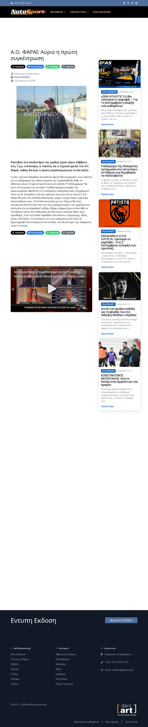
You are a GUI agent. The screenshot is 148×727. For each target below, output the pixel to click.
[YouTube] (136, 3)
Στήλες (14, 674)
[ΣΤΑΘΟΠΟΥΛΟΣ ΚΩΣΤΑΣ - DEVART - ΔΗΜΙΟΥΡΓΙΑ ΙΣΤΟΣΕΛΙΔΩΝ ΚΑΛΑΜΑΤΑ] (126, 709)
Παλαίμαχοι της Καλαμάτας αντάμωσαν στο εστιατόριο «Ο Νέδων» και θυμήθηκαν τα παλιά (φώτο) (119, 170)
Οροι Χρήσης (112, 721)
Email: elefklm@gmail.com (118, 670)
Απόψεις (15, 679)
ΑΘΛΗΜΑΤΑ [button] (56, 12)
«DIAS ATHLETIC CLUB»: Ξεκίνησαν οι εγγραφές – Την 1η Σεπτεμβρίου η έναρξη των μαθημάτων (119, 101)
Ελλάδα (14, 664)
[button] (135, 12)
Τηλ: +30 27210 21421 (116, 662)
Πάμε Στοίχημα (64, 683)
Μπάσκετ (61, 664)
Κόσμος (15, 669)
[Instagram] (132, 3)
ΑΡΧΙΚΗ (42, 12)
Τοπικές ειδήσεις (20, 659)
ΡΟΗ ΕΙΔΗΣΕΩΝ (102, 12)
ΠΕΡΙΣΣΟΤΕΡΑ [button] (78, 12)
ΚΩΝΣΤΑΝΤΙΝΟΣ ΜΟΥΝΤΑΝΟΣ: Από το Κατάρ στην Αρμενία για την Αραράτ (119, 380)
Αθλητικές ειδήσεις (66, 654)
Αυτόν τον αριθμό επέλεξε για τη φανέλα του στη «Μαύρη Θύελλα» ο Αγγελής (118, 312)
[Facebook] (124, 3)
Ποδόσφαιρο (62, 659)
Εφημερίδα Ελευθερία (121, 620)
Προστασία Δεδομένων (86, 721)
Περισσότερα (107, 124)
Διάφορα (60, 674)
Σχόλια (14, 683)
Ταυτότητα (131, 721)
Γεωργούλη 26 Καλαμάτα (117, 654)
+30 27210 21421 (22, 3)
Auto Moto (61, 679)
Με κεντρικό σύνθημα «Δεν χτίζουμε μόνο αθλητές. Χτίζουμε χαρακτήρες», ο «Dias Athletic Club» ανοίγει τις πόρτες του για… (119, 114)
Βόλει (59, 669)
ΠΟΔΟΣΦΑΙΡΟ (22, 77)
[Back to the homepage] (28, 12)
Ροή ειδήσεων (18, 654)
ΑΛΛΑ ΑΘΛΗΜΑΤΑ (109, 92)
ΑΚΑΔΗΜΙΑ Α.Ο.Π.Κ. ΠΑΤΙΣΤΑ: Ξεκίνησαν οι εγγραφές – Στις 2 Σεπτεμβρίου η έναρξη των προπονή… (118, 242)
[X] (128, 3)
